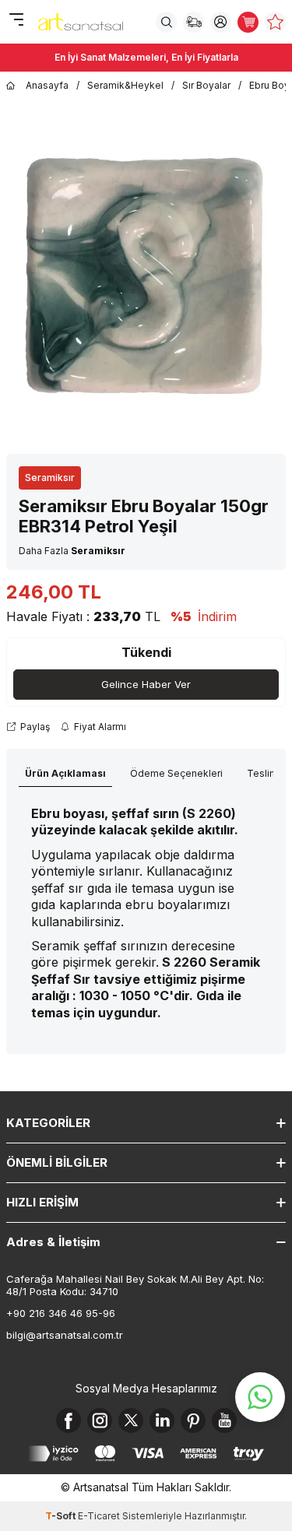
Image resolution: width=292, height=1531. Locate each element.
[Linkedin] (162, 1420)
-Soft (61, 1516)
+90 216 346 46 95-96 (60, 1313)
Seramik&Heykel (125, 85)
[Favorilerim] (275, 22)
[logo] (80, 21)
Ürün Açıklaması (65, 773)
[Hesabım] (220, 22)
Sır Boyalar (206, 85)
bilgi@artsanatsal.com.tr (64, 1335)
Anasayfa (47, 85)
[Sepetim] (248, 22)
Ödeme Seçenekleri (176, 773)
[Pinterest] (193, 1420)
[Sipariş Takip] (193, 22)
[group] (146, 273)
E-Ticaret (99, 1516)
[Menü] (16, 20)
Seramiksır (50, 477)
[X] (130, 1420)
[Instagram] (99, 1420)
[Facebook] (68, 1420)
